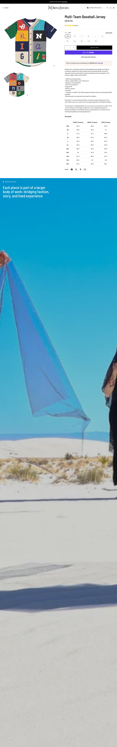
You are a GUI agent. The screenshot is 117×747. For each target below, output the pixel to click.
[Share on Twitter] (76, 169)
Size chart (109, 32)
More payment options (88, 57)
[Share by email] (85, 169)
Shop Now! (64, 1)
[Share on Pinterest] (80, 169)
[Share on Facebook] (72, 169)
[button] (69, 25)
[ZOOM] (54, 66)
